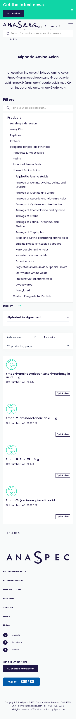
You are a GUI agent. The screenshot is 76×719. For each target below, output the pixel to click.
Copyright (10, 702)
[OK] (7, 34)
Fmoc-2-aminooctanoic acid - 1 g (31, 418)
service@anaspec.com (30, 705)
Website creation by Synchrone (48, 709)
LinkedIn (16, 634)
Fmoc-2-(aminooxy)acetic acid (30, 500)
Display (8, 306)
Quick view (63, 393)
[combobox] (21, 336)
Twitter (15, 649)
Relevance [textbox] (14, 337)
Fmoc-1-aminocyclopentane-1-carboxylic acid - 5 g (38, 375)
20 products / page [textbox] (19, 346)
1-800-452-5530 (55, 705)
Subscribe (13, 13)
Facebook (17, 642)
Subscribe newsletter (20, 668)
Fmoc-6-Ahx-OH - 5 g (22, 459)
